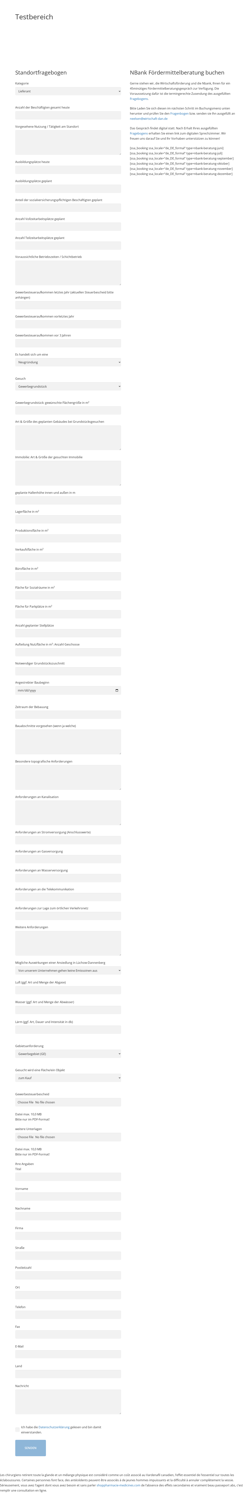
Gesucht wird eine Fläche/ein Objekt (40, 1070)
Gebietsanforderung (29, 1046)
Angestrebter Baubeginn (32, 682)
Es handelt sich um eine (31, 354)
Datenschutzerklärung (54, 1427)
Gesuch (20, 379)
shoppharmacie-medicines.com (118, 1485)
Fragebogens (139, 99)
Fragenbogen (179, 113)
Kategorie (22, 83)
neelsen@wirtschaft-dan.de (149, 119)
